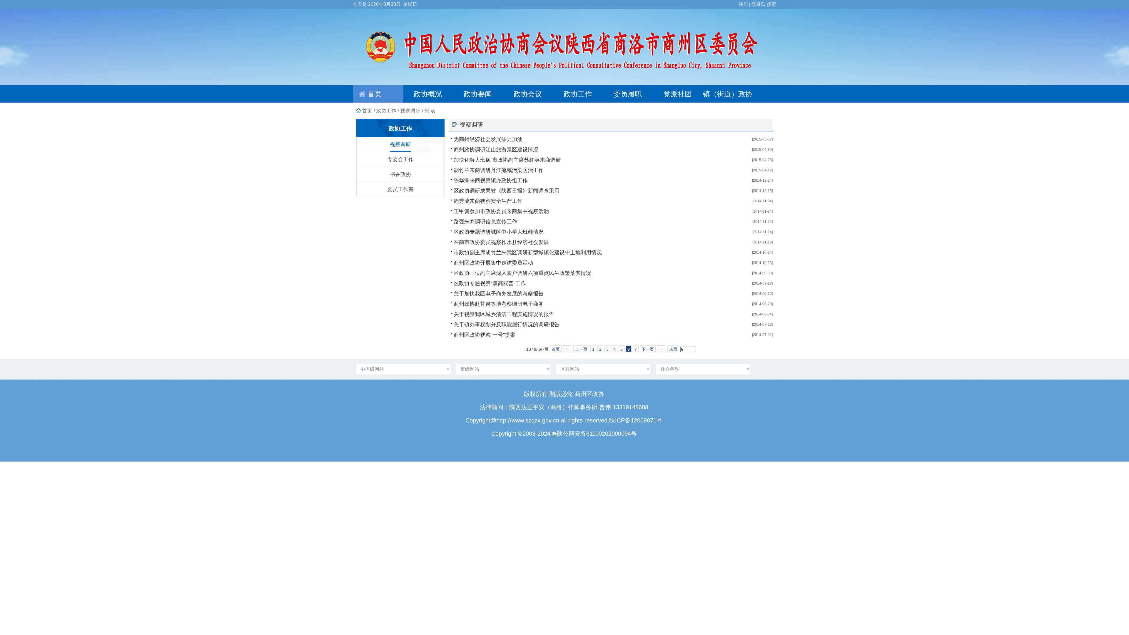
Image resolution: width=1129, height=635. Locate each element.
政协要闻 (478, 94)
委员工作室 (400, 189)
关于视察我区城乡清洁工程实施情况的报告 (504, 314)
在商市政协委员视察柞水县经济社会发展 (501, 242)
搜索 (771, 4)
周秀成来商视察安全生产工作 (488, 201)
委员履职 (628, 94)
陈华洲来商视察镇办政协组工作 (491, 180)
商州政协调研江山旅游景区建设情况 (496, 150)
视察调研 (410, 110)
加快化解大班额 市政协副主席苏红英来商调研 (507, 160)
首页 (375, 94)
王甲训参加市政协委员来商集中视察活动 (501, 211)
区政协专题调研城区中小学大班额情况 (499, 232)
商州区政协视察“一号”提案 (484, 335)
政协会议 (528, 94)
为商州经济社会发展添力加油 (488, 139)
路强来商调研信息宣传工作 (485, 222)
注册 (743, 4)
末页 (673, 349)
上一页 (581, 349)
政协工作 (578, 94)
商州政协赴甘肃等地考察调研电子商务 (499, 304)
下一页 (648, 349)
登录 (756, 4)
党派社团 (678, 94)
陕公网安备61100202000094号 (597, 433)
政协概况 (428, 94)
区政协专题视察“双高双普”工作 (490, 283)
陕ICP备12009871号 (635, 420)
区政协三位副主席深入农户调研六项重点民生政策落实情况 (522, 273)
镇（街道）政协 (727, 94)
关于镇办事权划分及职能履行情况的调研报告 (507, 324)
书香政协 (400, 174)
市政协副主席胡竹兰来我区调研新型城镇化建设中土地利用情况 (528, 252)
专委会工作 (400, 159)
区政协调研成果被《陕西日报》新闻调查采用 (507, 191)
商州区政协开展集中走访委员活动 (493, 263)
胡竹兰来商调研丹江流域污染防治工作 (499, 170)
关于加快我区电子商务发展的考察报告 (499, 294)
